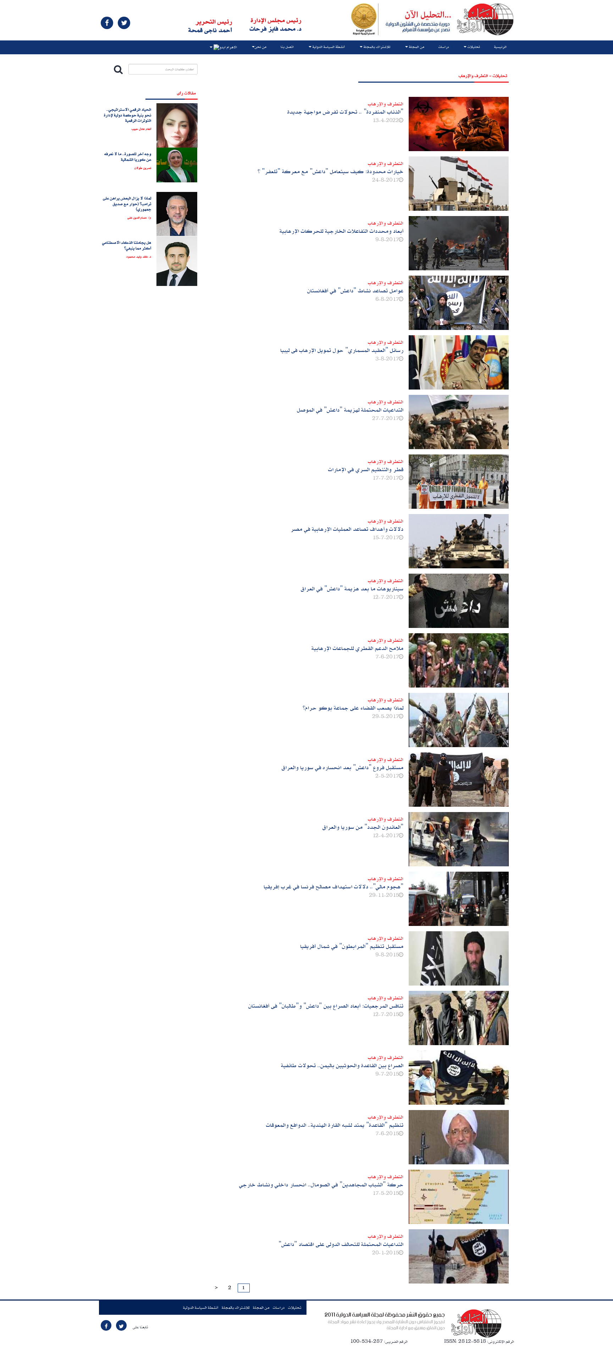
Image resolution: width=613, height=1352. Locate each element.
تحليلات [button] (473, 46)
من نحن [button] (260, 46)
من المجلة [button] (416, 46)
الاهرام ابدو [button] (228, 47)
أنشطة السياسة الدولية (200, 1307)
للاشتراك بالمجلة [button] (376, 46)
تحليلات (294, 1307)
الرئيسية (500, 46)
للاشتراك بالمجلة (235, 1307)
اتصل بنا (287, 46)
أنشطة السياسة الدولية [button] (328, 46)
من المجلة (261, 1307)
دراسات (443, 46)
